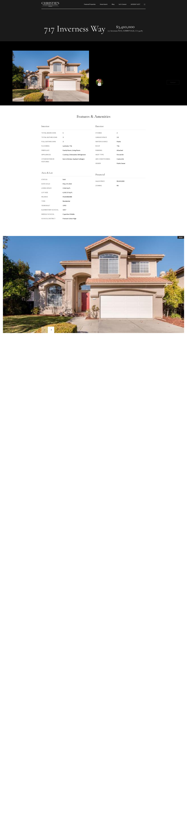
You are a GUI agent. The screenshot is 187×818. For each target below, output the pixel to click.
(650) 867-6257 (135, 4)
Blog (113, 4)
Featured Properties (90, 4)
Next (51, 330)
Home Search (103, 4)
